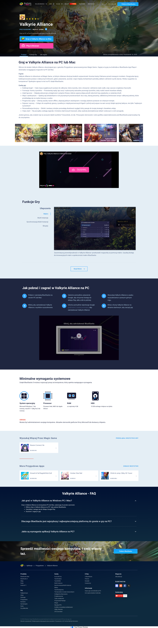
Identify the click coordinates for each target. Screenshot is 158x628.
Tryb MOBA (57, 581)
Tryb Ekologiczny (59, 589)
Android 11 (23, 585)
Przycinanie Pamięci (59, 600)
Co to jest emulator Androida (92, 593)
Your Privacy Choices (81, 627)
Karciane (22, 601)
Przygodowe (25, 29)
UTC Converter (58, 611)
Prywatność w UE (59, 621)
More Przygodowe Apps (32, 466)
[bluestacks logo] (25, 4)
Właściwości (40, 4)
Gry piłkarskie (24, 608)
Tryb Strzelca (57, 578)
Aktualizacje (118, 576)
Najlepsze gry (24, 593)
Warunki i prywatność (25, 621)
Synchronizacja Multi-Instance (62, 585)
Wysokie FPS (57, 605)
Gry (50, 4)
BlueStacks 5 (24, 578)
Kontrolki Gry (58, 576)
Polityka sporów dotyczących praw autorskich (43, 621)
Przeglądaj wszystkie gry (127, 438)
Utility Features (58, 609)
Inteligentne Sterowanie (60, 594)
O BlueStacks (88, 576)
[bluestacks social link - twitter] (128, 585)
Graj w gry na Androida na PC (93, 590)
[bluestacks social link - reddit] (120, 585)
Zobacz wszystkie (130, 466)
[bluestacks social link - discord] (116, 585)
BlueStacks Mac (24, 576)
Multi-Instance (58, 583)
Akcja (21, 595)
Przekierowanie (58, 596)
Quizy (22, 606)
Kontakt (87, 581)
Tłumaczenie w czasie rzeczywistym (64, 592)
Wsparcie (91, 4)
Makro (56, 587)
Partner (82, 4)
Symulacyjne (23, 604)
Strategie (22, 597)
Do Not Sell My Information (71, 621)
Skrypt (56, 603)
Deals (21, 583)
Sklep (70, 4)
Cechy (56, 574)
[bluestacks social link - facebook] (124, 585)
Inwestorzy (88, 583)
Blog (58, 4)
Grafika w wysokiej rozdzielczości (63, 607)
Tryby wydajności (59, 598)
